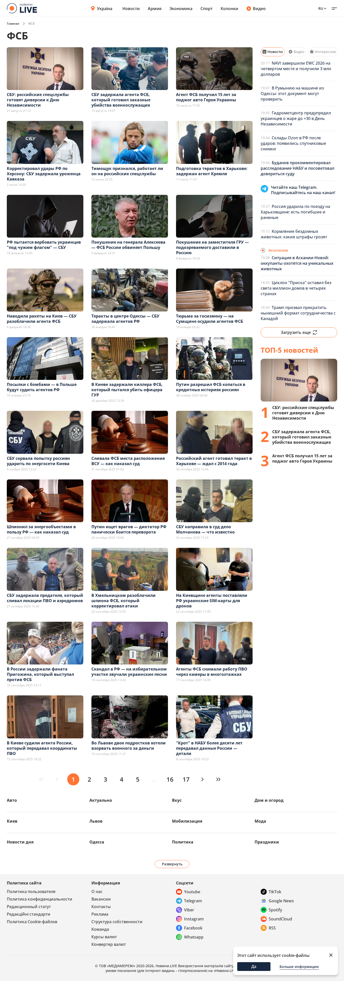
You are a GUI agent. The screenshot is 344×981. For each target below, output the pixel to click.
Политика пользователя (31, 891)
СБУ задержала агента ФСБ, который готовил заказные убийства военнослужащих (120, 100)
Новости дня (20, 842)
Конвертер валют (108, 944)
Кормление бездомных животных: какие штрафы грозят (294, 234)
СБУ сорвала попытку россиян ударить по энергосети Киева (38, 461)
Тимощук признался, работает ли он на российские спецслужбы (127, 171)
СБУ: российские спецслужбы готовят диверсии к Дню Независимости (38, 100)
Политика (182, 842)
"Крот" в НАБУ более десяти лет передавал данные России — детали (209, 748)
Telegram (193, 901)
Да (253, 966)
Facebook (193, 928)
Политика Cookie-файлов (32, 921)
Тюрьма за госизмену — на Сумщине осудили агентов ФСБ (209, 318)
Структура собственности (117, 921)
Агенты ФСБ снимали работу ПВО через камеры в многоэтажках (211, 671)
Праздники (267, 842)
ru (320, 8)
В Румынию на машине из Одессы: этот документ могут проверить (292, 93)
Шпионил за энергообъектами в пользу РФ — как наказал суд (41, 529)
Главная (13, 23)
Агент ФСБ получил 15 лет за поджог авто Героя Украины (206, 97)
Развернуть (172, 864)
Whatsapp (193, 937)
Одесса (96, 842)
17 (186, 779)
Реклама (99, 914)
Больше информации (299, 966)
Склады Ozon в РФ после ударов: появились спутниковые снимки (293, 143)
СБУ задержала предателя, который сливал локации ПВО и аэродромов (45, 598)
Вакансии (101, 899)
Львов (95, 821)
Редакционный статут (29, 906)
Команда (100, 929)
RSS (272, 928)
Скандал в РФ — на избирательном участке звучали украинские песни (129, 671)
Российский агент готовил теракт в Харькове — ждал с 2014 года (214, 461)
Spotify (275, 910)
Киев (12, 821)
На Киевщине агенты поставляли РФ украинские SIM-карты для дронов (211, 601)
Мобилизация (187, 821)
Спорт (206, 8)
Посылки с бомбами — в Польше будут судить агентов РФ (42, 387)
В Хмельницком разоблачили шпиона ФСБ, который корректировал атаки (123, 601)
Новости (131, 8)
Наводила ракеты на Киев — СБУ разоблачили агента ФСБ (42, 318)
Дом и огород (269, 800)
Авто (12, 800)
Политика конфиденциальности (39, 899)
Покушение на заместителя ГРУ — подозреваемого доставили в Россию (212, 247)
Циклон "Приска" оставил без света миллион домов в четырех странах (296, 288)
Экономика (180, 8)
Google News (281, 901)
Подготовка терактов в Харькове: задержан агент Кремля (212, 171)
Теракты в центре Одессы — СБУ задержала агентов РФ (125, 318)
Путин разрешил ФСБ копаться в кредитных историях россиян (210, 387)
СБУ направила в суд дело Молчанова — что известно (205, 529)
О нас (96, 891)
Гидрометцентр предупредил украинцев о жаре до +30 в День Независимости (296, 118)
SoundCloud (280, 919)
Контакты (101, 906)
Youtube (192, 892)
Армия (154, 8)
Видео (259, 8)
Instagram (194, 919)
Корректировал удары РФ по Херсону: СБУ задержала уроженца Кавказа (44, 174)
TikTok (275, 892)
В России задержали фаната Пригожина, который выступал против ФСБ (40, 674)
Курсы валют (104, 937)
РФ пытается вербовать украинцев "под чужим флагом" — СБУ (44, 244)
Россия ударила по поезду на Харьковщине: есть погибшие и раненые (295, 212)
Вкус (177, 800)
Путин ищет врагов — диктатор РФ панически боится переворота (128, 529)
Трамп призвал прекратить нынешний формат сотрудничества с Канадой (298, 313)
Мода (260, 821)
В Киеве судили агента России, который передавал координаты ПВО (42, 748)
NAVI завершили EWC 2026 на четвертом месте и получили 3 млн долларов (296, 68)
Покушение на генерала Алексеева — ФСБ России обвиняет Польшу (128, 244)
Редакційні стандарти (28, 914)
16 (170, 779)
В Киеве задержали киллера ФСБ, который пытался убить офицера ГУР (127, 390)
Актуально (100, 800)
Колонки (229, 8)
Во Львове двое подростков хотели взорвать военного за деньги (128, 745)
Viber (189, 910)
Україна (104, 8)
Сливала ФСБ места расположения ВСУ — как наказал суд (128, 461)
